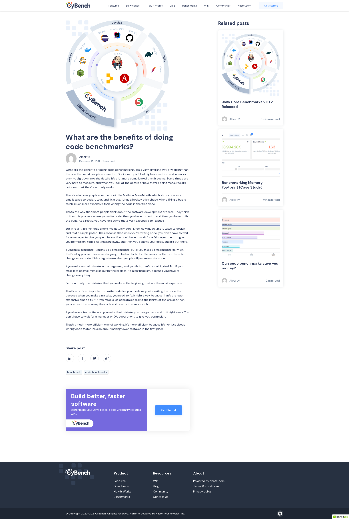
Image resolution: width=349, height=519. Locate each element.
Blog (172, 5)
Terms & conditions (206, 486)
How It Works (155, 5)
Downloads (133, 5)
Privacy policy (202, 491)
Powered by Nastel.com (208, 481)
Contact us (160, 497)
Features (114, 5)
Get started (271, 5)
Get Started (168, 410)
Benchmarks (189, 5)
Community (223, 5)
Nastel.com (244, 5)
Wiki (206, 5)
